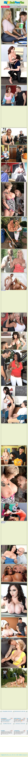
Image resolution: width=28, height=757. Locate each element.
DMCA (20, 754)
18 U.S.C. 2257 (15, 754)
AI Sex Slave (5, 6)
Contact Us (25, 754)
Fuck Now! (22, 6)
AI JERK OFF (14, 6)
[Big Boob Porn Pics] (14, 2)
